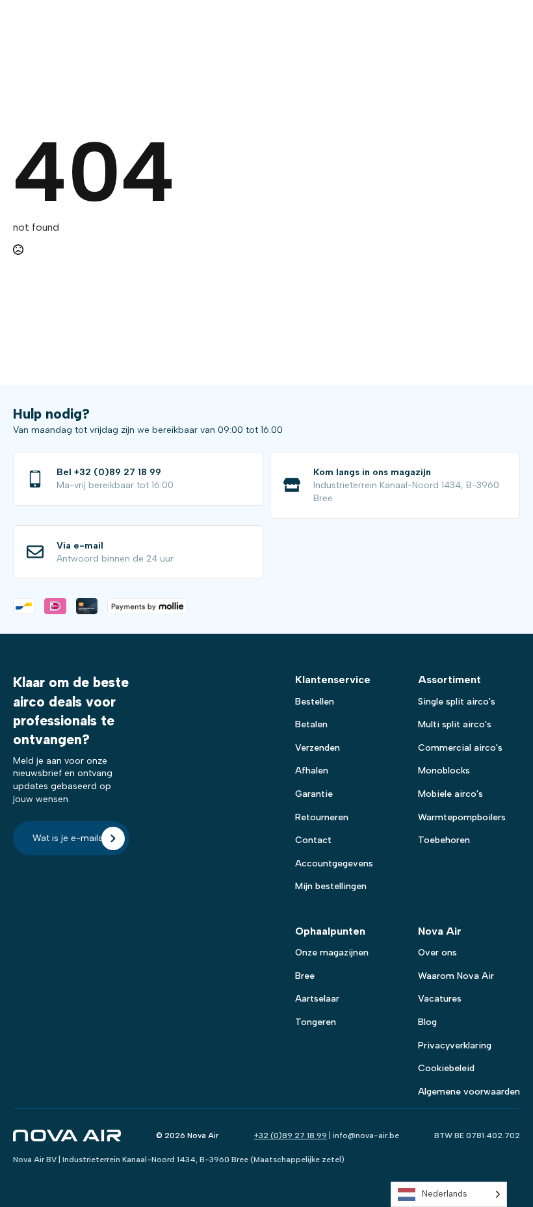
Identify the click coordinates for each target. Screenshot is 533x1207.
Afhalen (311, 770)
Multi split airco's (454, 724)
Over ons (437, 952)
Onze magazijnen (332, 952)
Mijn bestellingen (331, 886)
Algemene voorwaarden (469, 1091)
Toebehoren (444, 840)
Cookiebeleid (446, 1068)
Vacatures (440, 998)
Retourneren (321, 817)
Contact (313, 840)
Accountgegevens (334, 863)
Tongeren (315, 1022)
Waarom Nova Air (456, 975)
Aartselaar (317, 998)
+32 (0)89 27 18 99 (290, 1135)
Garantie (314, 793)
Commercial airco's (460, 747)
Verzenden (317, 747)
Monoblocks (444, 770)
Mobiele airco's (450, 793)
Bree (305, 975)
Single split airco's (456, 701)
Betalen (311, 724)
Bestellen (314, 701)
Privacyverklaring (454, 1045)
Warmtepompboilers (462, 817)
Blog (427, 1022)
